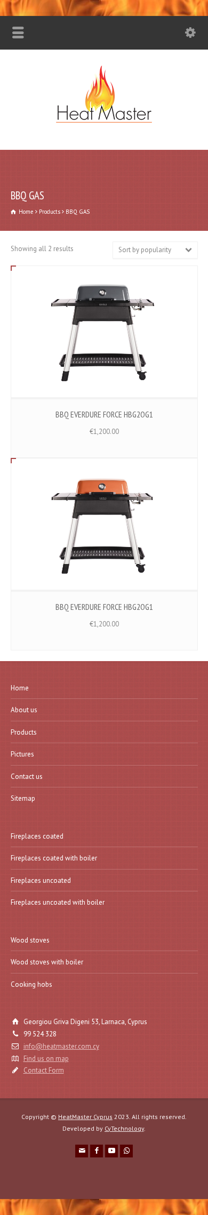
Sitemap (23, 798)
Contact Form (43, 1070)
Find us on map (46, 1058)
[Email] (81, 1151)
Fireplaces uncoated (41, 880)
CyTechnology (124, 1128)
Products (24, 732)
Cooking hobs (31, 984)
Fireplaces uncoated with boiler (58, 902)
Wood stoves (30, 940)
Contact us (27, 776)
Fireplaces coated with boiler (54, 858)
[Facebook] (96, 1151)
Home (20, 688)
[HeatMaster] (104, 127)
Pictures (22, 754)
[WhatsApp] (126, 1151)
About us (24, 709)
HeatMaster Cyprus (85, 1117)
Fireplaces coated (37, 836)
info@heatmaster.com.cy (61, 1046)
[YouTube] (111, 1151)
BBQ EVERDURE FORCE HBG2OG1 (104, 414)
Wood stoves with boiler (47, 962)
